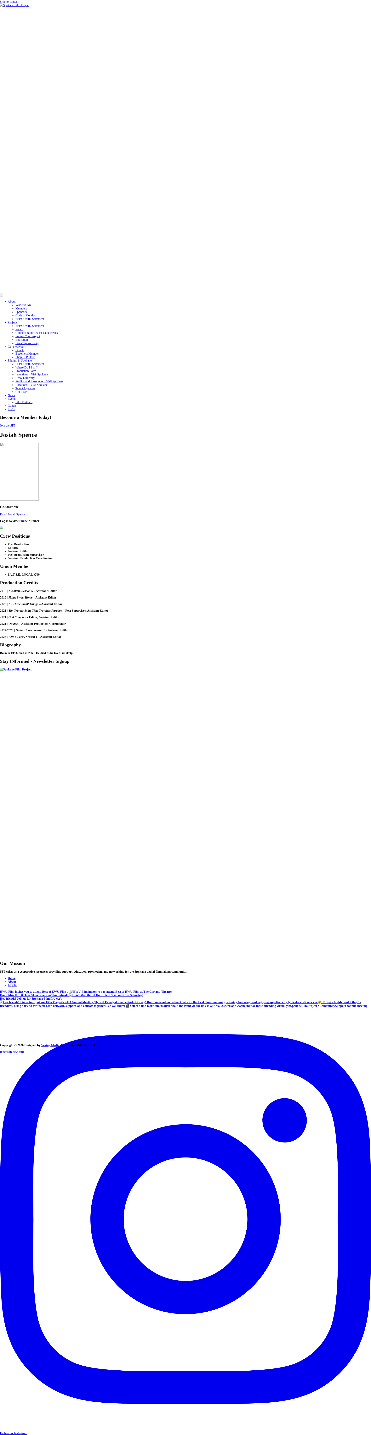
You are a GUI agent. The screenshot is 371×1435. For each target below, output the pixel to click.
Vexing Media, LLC (54, 1045)
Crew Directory (25, 377)
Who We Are (23, 305)
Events (12, 398)
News (11, 395)
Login (11, 409)
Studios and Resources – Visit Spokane (39, 381)
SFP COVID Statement (29, 318)
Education (21, 339)
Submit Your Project (27, 336)
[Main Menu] (1, 295)
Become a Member (27, 353)
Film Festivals (23, 402)
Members (21, 308)
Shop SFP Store (25, 357)
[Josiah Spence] (19, 499)
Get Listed (21, 391)
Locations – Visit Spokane (31, 384)
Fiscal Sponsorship (26, 343)
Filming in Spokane (20, 360)
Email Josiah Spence (12, 514)
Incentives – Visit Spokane (31, 374)
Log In (12, 985)
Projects (12, 322)
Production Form (25, 371)
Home (11, 978)
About (11, 301)
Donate (19, 350)
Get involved (16, 346)
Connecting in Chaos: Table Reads (36, 332)
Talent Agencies (25, 388)
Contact (12, 405)
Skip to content (9, 1)
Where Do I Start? (26, 367)
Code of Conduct (26, 315)
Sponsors (21, 312)
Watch (19, 329)
